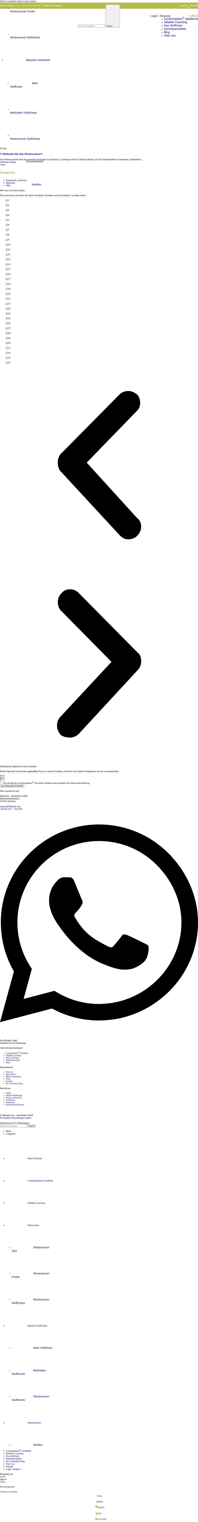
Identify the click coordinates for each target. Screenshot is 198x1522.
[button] (99, 465)
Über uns (9, 1072)
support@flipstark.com (10, 806)
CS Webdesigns (21, 1123)
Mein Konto (11, 1074)
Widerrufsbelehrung (14, 1095)
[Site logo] (14, 21)
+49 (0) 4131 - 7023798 (11, 809)
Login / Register (13, 1469)
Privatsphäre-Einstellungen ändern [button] (15, 1118)
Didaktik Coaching (13, 1055)
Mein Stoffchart (12, 1058)
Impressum (10, 1102)
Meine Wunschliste (13, 1077)
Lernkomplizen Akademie (17, 1053)
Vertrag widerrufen (13, 1098)
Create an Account (8, 1491)
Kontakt (9, 1081)
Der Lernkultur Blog (14, 1083)
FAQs (8, 1079)
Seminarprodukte (13, 1060)
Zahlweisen (10, 1100)
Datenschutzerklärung (80, 783)
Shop (8, 1062)
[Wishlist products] (176, 16)
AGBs (8, 1093)
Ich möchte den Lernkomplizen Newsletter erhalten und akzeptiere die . (46, 783)
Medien (36, 184)
